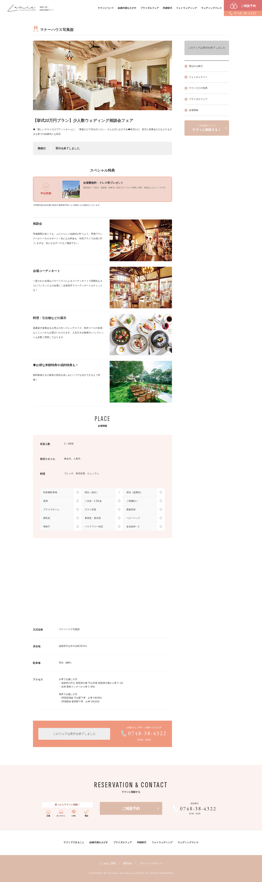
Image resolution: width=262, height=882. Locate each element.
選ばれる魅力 (196, 66)
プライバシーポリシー (151, 863)
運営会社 (127, 863)
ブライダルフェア (149, 8)
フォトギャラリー (198, 77)
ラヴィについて (106, 8)
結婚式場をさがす (127, 8)
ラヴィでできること (73, 842)
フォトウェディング (186, 8)
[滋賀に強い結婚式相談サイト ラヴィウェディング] (22, 6)
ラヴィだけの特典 (198, 88)
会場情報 (193, 110)
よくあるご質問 (107, 863)
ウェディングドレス (211, 8)
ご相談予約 (131, 808)
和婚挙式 (167, 8)
